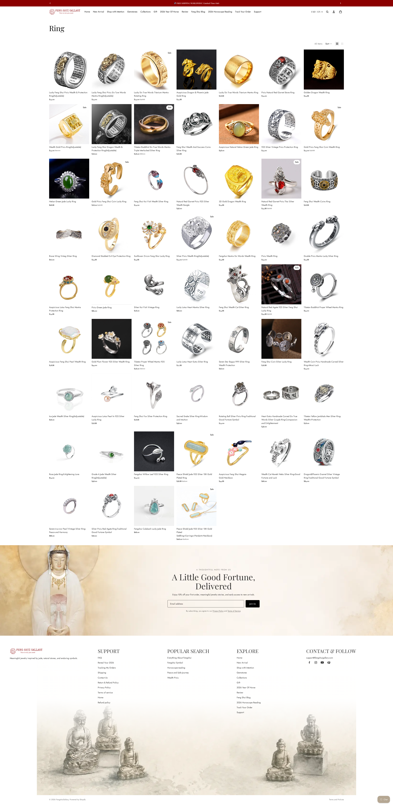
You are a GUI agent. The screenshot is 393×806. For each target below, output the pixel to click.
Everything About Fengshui (179, 657)
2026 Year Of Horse (246, 687)
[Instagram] (316, 662)
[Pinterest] (329, 662)
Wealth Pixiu (173, 677)
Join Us (252, 603)
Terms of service (105, 692)
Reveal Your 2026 (106, 662)
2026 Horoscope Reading (249, 702)
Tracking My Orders (107, 667)
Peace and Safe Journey (178, 672)
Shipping (102, 672)
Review (240, 692)
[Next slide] (84, 69)
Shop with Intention (245, 667)
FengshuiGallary (62, 799)
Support (240, 712)
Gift (238, 682)
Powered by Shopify (78, 799)
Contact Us (103, 677)
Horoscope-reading (176, 667)
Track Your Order (244, 707)
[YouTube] (322, 662)
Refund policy (104, 702)
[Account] (333, 11)
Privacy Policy (218, 611)
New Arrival (242, 662)
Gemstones (242, 672)
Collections (242, 677)
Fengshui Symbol (175, 662)
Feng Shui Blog (244, 697)
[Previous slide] (53, 69)
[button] (328, 43)
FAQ (100, 657)
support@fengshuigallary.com (319, 657)
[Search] (327, 11)
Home (100, 697)
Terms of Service (234, 611)
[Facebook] (309, 662)
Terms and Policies (336, 799)
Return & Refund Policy (108, 682)
